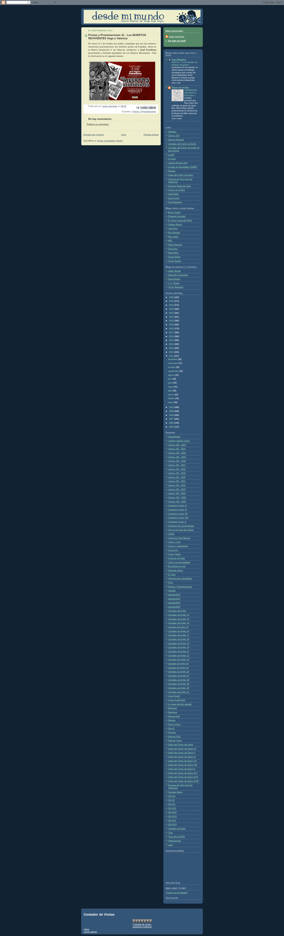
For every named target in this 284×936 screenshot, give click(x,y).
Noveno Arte (174, 716)
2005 (171, 427)
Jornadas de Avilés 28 (178, 680)
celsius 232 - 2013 (177, 449)
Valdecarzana (174, 841)
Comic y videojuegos (178, 546)
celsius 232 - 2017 (177, 465)
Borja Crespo (174, 212)
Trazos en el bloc (180, 88)
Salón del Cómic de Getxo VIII (182, 765)
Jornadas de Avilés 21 (178, 651)
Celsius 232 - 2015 (177, 457)
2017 (171, 332)
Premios (172, 732)
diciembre (173, 359)
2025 (171, 301)
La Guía (172, 159)
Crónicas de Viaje (176, 558)
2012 (171, 352)
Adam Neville (174, 271)
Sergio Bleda (174, 257)
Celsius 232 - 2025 (177, 497)
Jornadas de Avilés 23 (178, 659)
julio (170, 379)
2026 (171, 297)
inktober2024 (174, 603)
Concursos (173, 550)
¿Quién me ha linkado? (177, 893)
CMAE (171, 534)
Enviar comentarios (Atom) (110, 141)
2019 (171, 325)
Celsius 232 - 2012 (177, 445)
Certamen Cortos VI (177, 510)
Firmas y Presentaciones (144, 111)
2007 (171, 419)
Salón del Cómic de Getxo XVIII (183, 781)
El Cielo (172, 574)
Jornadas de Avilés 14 (178, 623)
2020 (171, 321)
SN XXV (172, 820)
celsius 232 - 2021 (177, 481)
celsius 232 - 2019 (177, 473)
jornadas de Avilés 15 (178, 627)
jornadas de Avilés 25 (178, 668)
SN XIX (171, 796)
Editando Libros (175, 570)
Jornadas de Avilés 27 (178, 676)
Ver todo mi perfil (177, 41)
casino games (90, 932)
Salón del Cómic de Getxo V (181, 753)
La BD (171, 155)
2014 (171, 344)
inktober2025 (174, 607)
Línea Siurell (174, 696)
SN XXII (172, 808)
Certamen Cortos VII (178, 514)
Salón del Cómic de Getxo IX (182, 749)
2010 (171, 407)
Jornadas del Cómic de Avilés (182, 144)
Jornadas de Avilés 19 (178, 643)
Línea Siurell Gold (176, 700)
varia (170, 845)
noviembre (173, 363)
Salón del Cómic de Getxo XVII (183, 777)
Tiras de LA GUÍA (176, 837)
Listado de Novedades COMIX (182, 167)
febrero (171, 398)
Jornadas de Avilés (177, 611)
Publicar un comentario (98, 124)
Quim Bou (173, 249)
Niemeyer (172, 712)
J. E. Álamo (173, 283)
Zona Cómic (174, 198)
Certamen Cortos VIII (178, 518)
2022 (171, 313)
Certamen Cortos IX (177, 505)
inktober (172, 591)
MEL (170, 241)
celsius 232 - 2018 (177, 469)
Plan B (171, 728)
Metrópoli (172, 708)
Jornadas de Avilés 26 (178, 672)
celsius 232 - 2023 (177, 489)
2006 (171, 423)
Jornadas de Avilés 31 (178, 692)
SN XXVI (172, 824)
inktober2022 (174, 595)
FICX (170, 583)
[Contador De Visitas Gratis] (142, 922)
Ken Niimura (174, 233)
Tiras (170, 833)
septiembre (173, 371)
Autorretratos (174, 437)
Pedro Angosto (175, 245)
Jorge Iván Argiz (176, 36)
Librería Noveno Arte (178, 163)
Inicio (123, 135)
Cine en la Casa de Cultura (181, 530)
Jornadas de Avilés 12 (178, 615)
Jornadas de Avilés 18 (178, 639)
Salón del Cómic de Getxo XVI (182, 773)
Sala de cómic (175, 740)
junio (170, 383)
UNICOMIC (173, 194)
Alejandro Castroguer (178, 275)
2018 (171, 329)
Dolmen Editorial (176, 140)
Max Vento (173, 237)
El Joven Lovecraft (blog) (180, 220)
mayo (171, 387)
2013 (171, 348)
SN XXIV (172, 816)
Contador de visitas (142, 924)
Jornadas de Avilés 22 (178, 656)
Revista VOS (174, 737)
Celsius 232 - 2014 (177, 453)
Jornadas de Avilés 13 (178, 619)
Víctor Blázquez (175, 287)
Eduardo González (177, 216)
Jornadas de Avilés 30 (178, 688)
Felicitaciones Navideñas (180, 578)
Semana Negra (175, 792)
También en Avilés (177, 829)
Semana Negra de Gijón (179, 186)
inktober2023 (174, 599)
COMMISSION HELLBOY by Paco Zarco (190, 92)
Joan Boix (173, 228)
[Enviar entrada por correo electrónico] (138, 107)
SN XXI (171, 804)
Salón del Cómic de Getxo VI (182, 757)
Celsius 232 (173, 136)
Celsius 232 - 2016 (177, 461)
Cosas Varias (174, 554)
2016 (171, 336)
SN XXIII (172, 812)
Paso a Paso (174, 724)
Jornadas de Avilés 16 (178, 631)
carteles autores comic (179, 441)
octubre (172, 367)
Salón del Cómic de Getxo (180, 175)
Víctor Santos (174, 261)
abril (170, 391)
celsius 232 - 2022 (177, 485)
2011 (171, 356)
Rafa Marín (173, 253)
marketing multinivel (142, 927)
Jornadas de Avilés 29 (178, 684)
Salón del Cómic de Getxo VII (182, 761)
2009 (171, 411)
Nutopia (171, 171)
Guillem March (175, 224)
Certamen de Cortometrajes (181, 526)
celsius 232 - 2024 (177, 493)
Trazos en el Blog (176, 190)
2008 (171, 415)
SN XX (171, 800)
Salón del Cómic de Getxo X (181, 769)
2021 (171, 317)
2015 (171, 340)
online (86, 929)
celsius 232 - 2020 (177, 477)
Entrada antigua (151, 135)
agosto (171, 375)
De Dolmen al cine (177, 566)
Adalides (172, 132)
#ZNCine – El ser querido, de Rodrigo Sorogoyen (185, 63)
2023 (171, 309)
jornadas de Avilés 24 (178, 664)
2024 (171, 305)
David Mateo (174, 279)
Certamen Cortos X (177, 522)
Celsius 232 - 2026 (177, 502)
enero (171, 402)
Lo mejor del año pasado (179, 704)
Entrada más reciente (93, 135)
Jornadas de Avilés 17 (178, 635)
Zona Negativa (179, 60)
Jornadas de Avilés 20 (178, 647)
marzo (171, 395)
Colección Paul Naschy (179, 538)
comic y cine (174, 542)
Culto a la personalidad (179, 562)
